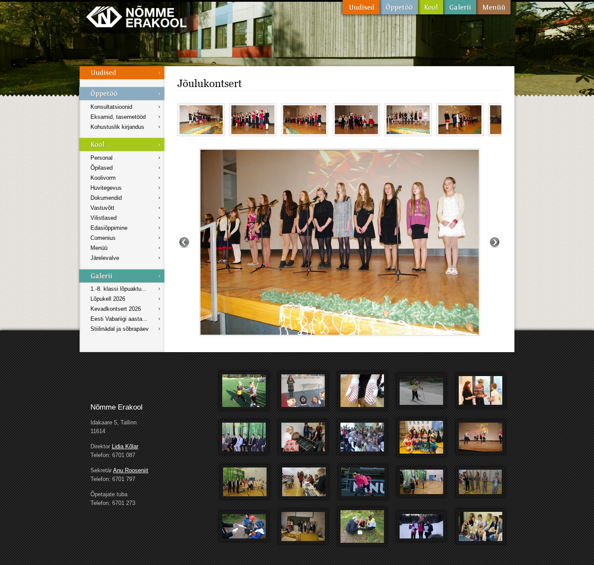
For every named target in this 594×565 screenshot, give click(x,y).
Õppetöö (399, 7)
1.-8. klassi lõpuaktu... (118, 289)
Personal (101, 158)
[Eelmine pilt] (184, 242)
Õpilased (101, 168)
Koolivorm (103, 178)
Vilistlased (103, 218)
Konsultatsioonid (111, 107)
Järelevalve (104, 258)
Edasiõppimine (108, 228)
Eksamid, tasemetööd (118, 117)
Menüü (493, 7)
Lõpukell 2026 (107, 299)
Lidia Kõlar (125, 446)
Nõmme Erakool (136, 16)
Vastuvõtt (102, 208)
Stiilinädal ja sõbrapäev (119, 329)
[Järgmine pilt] (494, 242)
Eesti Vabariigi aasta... (118, 319)
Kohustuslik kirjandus (117, 127)
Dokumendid (106, 198)
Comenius (103, 238)
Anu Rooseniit (130, 470)
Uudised (361, 7)
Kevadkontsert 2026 (115, 309)
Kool (430, 7)
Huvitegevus (106, 188)
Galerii (459, 7)
